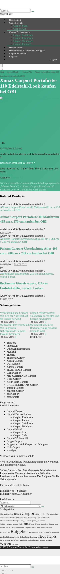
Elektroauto (45, 518)
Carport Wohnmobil (17, 438)
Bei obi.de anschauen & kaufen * (17, 162)
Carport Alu (27, 72)
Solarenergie (54, 532)
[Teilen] (8, 570)
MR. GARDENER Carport (21, 375)
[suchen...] (33, 11)
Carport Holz (41, 514)
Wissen (5, 544)
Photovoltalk (5, 532)
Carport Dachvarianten (19, 32)
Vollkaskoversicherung (36, 540)
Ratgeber (13, 56)
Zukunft (15, 544)
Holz (21, 524)
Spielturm (10, 537)
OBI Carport (6, 174)
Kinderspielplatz (41, 524)
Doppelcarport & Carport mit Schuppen (27, 444)
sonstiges (11, 450)
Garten (28, 521)
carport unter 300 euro (14, 518)
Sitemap (11, 354)
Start (2, 72)
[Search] (1, 69)
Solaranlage (33, 532)
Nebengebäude (46, 527)
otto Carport (13, 393)
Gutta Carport (14, 378)
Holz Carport (13, 447)
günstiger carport (38, 521)
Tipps (42, 536)
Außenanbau (8, 514)
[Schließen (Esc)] (11, 570)
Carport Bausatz (15, 411)
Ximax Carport (14, 360)
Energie (16, 521)
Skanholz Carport (16, 357)
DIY (38, 518)
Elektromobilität (6, 521)
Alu (1, 514)
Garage (22, 521)
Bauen (17, 514)
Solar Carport (43, 532)
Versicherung (5, 540)
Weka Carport (14, 372)
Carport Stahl (20, 25)
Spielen (3, 537)
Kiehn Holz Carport (17, 381)
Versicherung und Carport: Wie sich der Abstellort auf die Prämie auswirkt (14, 315)
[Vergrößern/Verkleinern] (1, 570)
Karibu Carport (15, 366)
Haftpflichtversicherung (9, 524)
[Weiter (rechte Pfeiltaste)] (4, 573)
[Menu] (1, 65)
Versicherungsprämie (19, 540)
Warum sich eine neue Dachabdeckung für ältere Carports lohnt (43, 328)
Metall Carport (11, 527)
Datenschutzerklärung (18, 348)
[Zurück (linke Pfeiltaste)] (1, 573)
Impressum (12, 345)
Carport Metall (15, 23)
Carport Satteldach (23, 35)
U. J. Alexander (16, 493)
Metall (2, 527)
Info (26, 524)
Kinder (32, 524)
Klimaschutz (53, 524)
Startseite (11, 342)
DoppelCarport (14, 441)
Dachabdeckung (30, 518)
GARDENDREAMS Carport (22, 384)
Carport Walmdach (23, 41)
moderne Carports (24, 527)
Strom (16, 537)
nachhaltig (36, 527)
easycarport (13, 396)
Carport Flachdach (23, 38)
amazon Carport (15, 387)
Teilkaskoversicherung (28, 537)
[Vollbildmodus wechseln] (4, 570)
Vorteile (49, 540)
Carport (29, 513)
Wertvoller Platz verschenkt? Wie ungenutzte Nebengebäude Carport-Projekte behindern (15, 329)
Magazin (54, 59)
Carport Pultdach (22, 420)
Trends (52, 536)
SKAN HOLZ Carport (19, 369)
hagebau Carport (15, 390)
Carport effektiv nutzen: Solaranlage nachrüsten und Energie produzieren (44, 315)
